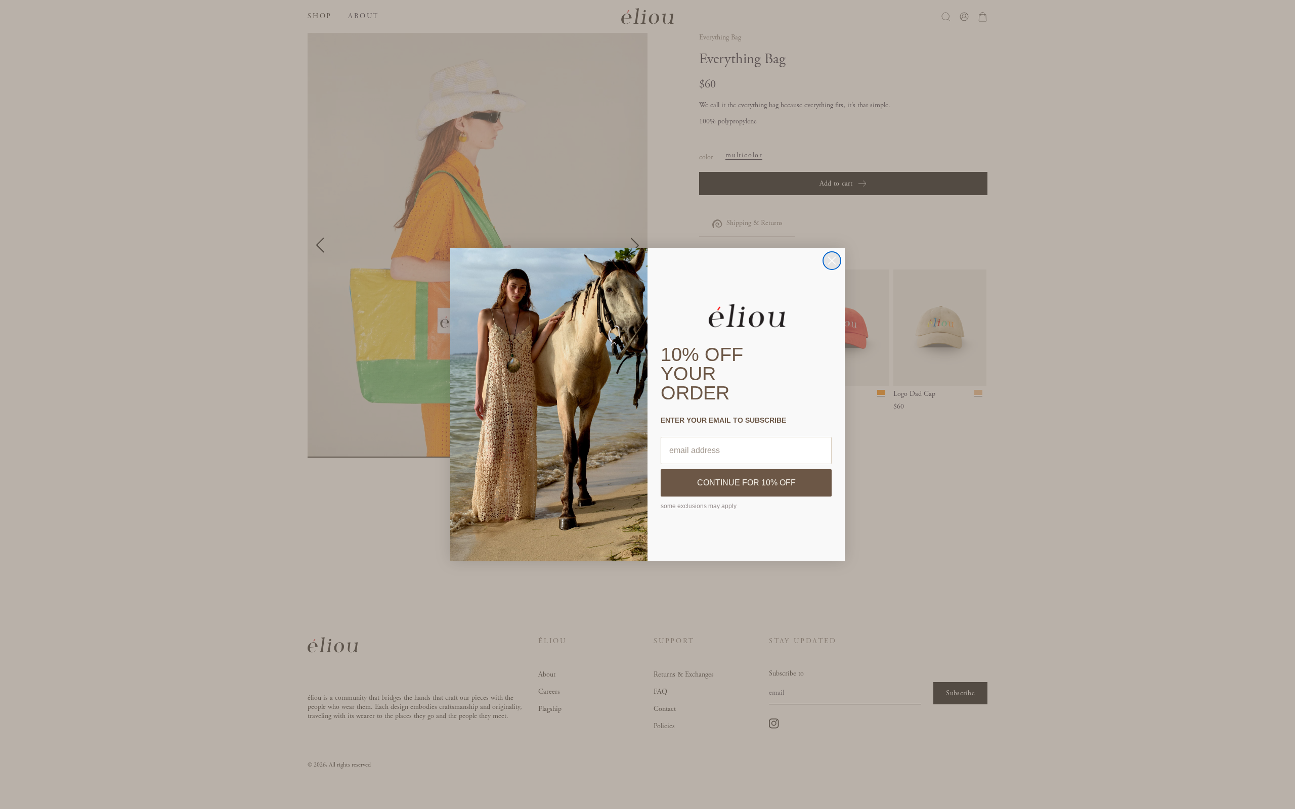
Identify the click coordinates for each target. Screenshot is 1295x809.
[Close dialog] (832, 260)
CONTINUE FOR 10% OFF (746, 482)
